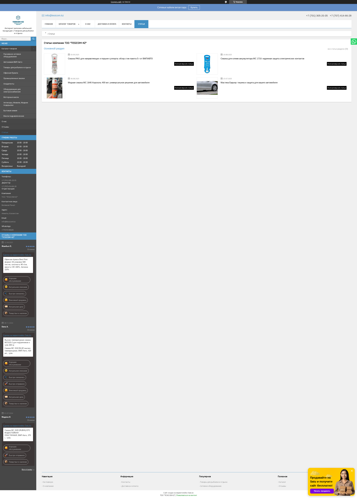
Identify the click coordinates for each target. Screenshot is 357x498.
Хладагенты (8, 83)
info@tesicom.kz (9, 221)
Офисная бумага (10, 73)
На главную (48, 482)
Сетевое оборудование (210, 486)
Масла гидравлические (13, 116)
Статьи (5, 132)
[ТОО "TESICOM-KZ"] (18, 20)
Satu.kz (191, 493)
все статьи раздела (336, 49)
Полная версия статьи (184, 64)
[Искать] (33, 39)
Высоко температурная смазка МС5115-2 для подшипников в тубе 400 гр (18, 342)
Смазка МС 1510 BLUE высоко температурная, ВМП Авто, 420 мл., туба (18, 350)
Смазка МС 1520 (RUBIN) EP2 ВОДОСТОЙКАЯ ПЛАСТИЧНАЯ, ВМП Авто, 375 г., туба (18, 434)
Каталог (282, 482)
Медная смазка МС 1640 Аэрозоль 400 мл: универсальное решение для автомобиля (108, 82)
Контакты (127, 24)
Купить (194, 7)
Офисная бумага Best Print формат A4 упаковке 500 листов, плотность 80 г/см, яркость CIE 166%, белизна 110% (16, 264)
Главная (49, 24)
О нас (4, 121)
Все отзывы (27, 469)
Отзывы (5, 127)
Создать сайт (116, 2)
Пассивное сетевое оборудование (12, 55)
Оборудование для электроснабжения (11, 90)
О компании (48, 486)
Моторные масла (11, 97)
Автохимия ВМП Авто (12, 62)
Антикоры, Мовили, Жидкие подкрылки (15, 103)
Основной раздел (54, 48)
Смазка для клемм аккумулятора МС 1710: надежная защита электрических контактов (262, 58)
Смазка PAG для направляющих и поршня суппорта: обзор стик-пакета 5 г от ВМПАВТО (110, 58)
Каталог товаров (9, 48)
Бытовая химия (10, 110)
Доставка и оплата (107, 24)
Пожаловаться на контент (186, 495)
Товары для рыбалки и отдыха (17, 67)
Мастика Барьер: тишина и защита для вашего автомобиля (249, 82)
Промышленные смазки (14, 78)
